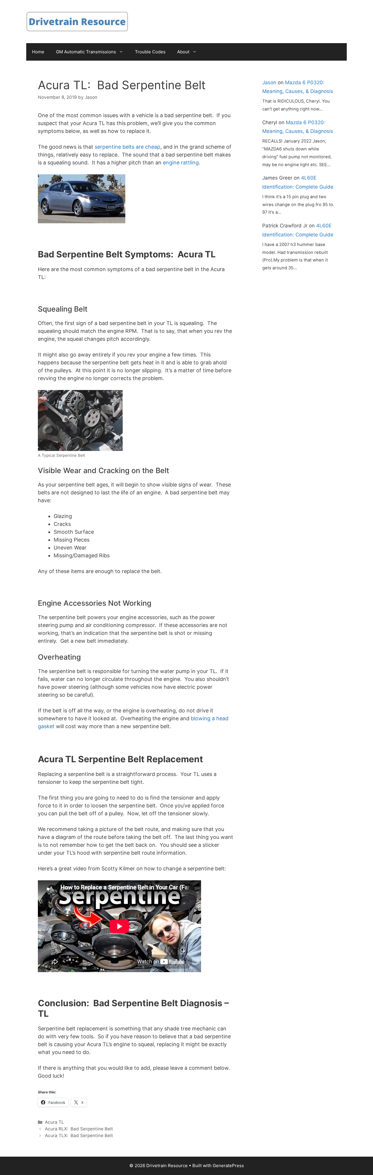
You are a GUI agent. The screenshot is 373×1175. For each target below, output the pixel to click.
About (183, 52)
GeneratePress (228, 1165)
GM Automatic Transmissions (86, 52)
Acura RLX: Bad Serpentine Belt (79, 1129)
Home (38, 52)
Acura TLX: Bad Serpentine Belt (79, 1135)
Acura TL (54, 1122)
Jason (269, 82)
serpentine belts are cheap (127, 147)
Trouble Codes (150, 52)
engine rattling (181, 162)
